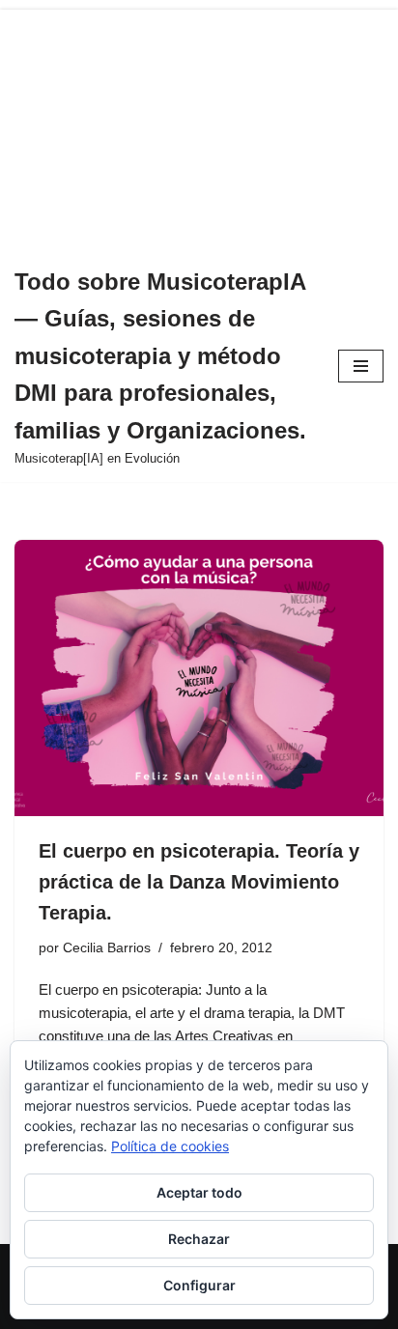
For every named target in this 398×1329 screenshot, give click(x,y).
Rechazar (199, 1238)
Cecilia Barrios (107, 948)
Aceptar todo (199, 1192)
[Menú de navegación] (361, 366)
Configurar (199, 1285)
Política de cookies (170, 1146)
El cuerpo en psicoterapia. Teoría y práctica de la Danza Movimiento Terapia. (199, 881)
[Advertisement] (199, 125)
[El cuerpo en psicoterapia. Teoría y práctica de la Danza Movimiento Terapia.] (199, 678)
